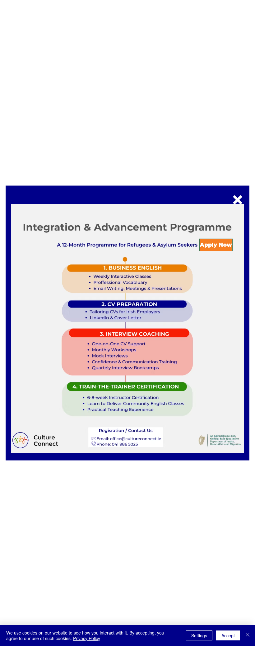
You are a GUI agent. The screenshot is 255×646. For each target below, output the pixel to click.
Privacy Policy (86, 638)
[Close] (247, 635)
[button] (237, 199)
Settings (199, 635)
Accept (228, 635)
